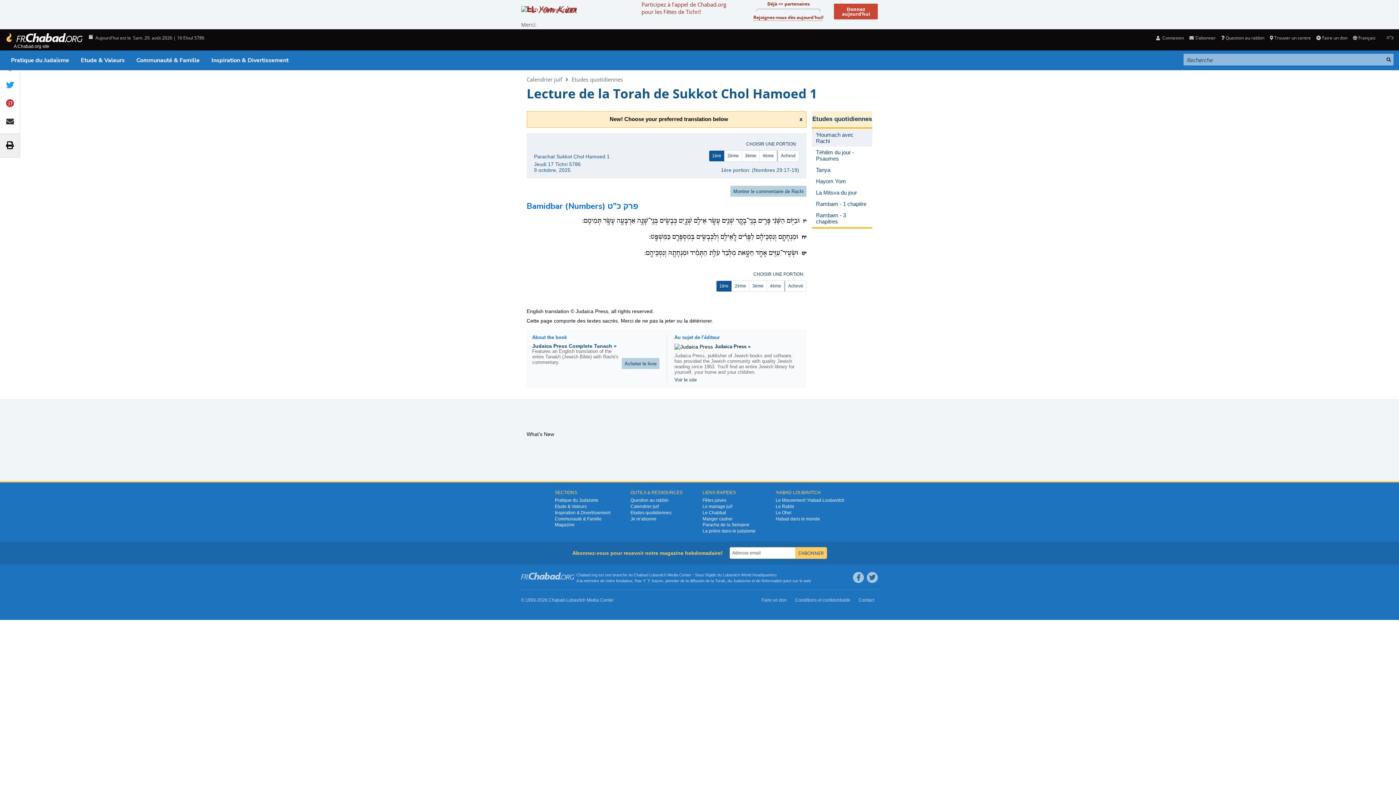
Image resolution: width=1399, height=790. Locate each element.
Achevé (788, 155)
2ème (733, 155)
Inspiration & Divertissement (250, 60)
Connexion (1172, 38)
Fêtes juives (714, 500)
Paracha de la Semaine (726, 524)
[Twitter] (872, 577)
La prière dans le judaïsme (729, 531)
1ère (716, 155)
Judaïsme (742, 581)
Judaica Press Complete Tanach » (574, 346)
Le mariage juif (717, 506)
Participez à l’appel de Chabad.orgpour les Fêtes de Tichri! (684, 8)
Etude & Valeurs (103, 60)
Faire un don (1334, 38)
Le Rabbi (785, 506)
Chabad (641, 575)
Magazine (565, 524)
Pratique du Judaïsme (40, 60)
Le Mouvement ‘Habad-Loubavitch (810, 500)
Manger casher (718, 519)
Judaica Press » (733, 346)
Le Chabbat (714, 512)
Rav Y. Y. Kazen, (649, 581)
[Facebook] (858, 577)
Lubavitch (657, 575)
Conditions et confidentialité (822, 600)
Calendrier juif (544, 79)
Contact (866, 600)
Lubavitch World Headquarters (750, 575)
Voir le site (685, 380)
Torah (720, 581)
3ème (750, 155)
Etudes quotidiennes (597, 79)
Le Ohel (783, 512)
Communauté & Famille (168, 60)
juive (787, 581)
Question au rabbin (1245, 38)
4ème (768, 155)
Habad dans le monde (798, 519)
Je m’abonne (644, 519)
